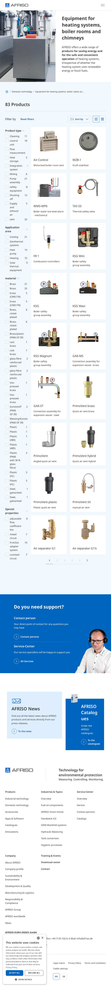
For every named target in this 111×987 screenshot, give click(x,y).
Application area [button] (12, 229)
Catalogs (81, 818)
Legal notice (59, 963)
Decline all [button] (34, 973)
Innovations (11, 831)
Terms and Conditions (95, 963)
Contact (45, 869)
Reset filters (27, 119)
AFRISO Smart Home (52, 811)
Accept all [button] (14, 973)
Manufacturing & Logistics (19, 892)
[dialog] (24, 959)
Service (81, 805)
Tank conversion (50, 838)
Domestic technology (16, 805)
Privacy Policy (74, 963)
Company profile (14, 869)
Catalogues (11, 825)
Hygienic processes (51, 845)
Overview (46, 798)
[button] (24, 979)
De (64, 976)
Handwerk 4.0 (48, 818)
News (8, 923)
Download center (50, 862)
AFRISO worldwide (15, 916)
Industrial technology (17, 798)
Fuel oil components (52, 805)
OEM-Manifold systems (53, 825)
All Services (27, 661)
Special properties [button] (11, 511)
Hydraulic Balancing (52, 831)
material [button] (10, 278)
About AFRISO (12, 862)
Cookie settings (60, 968)
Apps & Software (14, 818)
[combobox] (79, 119)
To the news (25, 731)
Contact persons (30, 636)
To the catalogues (94, 742)
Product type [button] (13, 130)
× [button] (42, 938)
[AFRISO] (16, 5)
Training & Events (51, 855)
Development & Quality (18, 886)
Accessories (11, 811)
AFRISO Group (13, 909)
